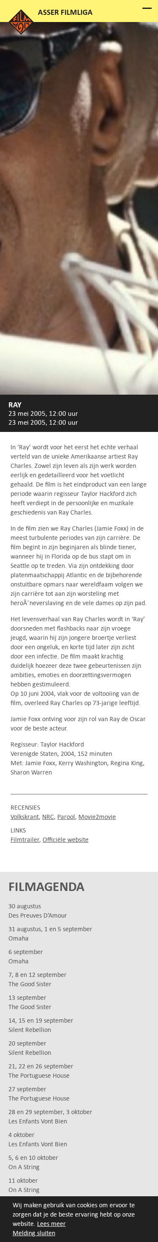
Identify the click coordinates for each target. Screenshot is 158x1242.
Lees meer (51, 1224)
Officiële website (65, 839)
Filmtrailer (25, 839)
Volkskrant (25, 817)
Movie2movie (97, 817)
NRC (48, 817)
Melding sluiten (34, 1233)
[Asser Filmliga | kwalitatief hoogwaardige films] (21, 32)
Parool (66, 817)
